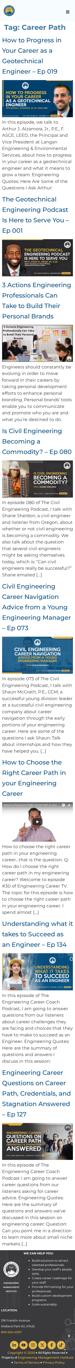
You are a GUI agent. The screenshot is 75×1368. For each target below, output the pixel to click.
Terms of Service (27, 1362)
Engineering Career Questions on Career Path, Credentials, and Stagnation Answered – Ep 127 (36, 1093)
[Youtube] (23, 1345)
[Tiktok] (61, 1345)
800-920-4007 (11, 1332)
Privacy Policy (54, 1362)
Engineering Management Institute (45, 1357)
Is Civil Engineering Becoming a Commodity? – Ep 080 (37, 441)
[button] (68, 12)
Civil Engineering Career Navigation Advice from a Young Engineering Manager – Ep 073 (36, 607)
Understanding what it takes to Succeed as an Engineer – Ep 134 (37, 934)
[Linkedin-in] (14, 1345)
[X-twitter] (42, 1345)
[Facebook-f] (52, 1345)
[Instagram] (33, 1345)
